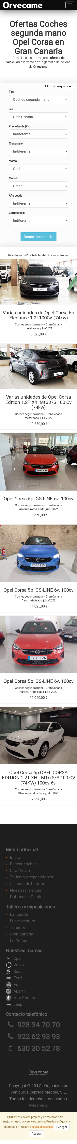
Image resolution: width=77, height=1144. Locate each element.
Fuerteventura (22, 921)
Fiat (17, 984)
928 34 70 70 (38, 1024)
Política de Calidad (27, 896)
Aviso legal (38, 1105)
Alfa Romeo (24, 997)
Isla (11, 109)
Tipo (11, 91)
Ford (17, 978)
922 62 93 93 (38, 1036)
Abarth (19, 991)
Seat (17, 971)
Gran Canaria (21, 934)
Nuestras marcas (25, 890)
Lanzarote (19, 914)
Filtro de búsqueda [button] (57, 86)
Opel (17, 958)
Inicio (15, 857)
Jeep (17, 1004)
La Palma (18, 940)
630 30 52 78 (38, 1048)
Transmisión (16, 143)
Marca (13, 161)
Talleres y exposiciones (31, 877)
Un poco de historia (27, 883)
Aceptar (37, 1133)
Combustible (17, 212)
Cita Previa (20, 870)
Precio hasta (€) (19, 126)
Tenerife (17, 927)
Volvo (18, 964)
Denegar (61, 1127)
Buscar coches (36, 237)
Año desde (15, 195)
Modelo (13, 178)
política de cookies (41, 1126)
